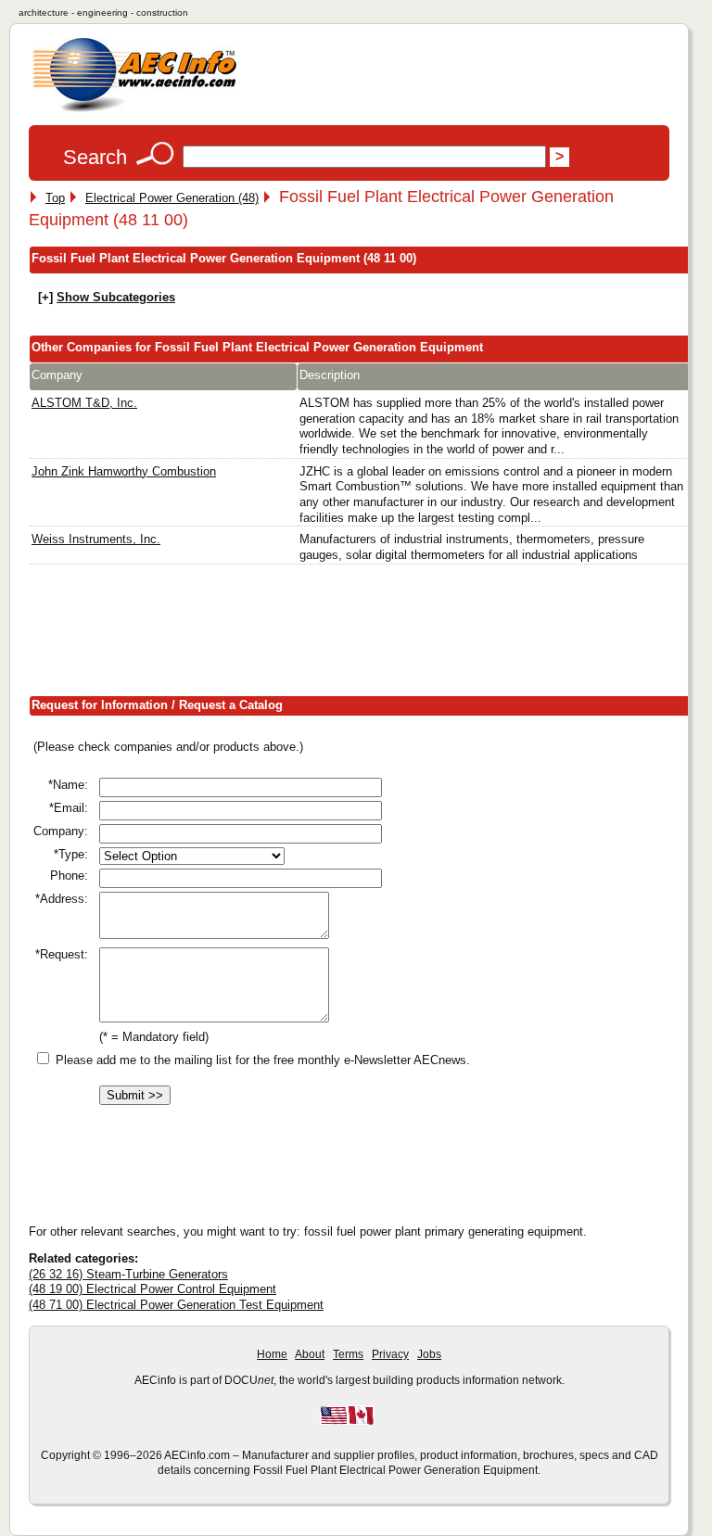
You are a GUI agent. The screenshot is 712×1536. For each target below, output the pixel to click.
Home (272, 1354)
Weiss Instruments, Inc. (96, 539)
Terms (348, 1354)
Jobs (429, 1354)
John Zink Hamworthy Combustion (124, 471)
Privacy (390, 1354)
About (309, 1354)
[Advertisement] (366, 634)
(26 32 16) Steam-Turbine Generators (128, 1274)
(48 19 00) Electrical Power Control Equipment (152, 1289)
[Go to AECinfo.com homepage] (134, 110)
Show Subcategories (116, 297)
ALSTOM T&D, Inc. (84, 403)
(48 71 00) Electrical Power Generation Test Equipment (176, 1305)
